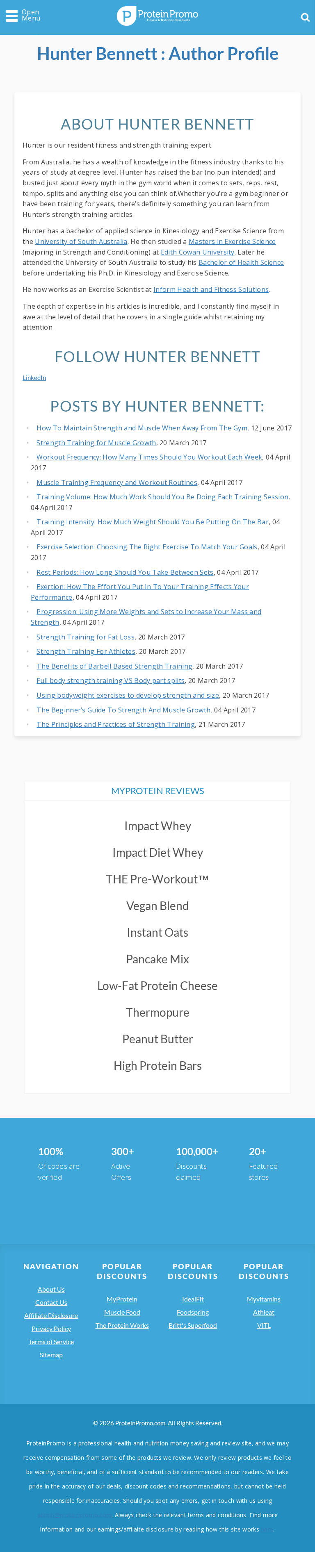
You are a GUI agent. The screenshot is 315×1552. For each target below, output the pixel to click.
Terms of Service (51, 1341)
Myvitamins (264, 1299)
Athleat (263, 1312)
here (267, 1529)
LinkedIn (34, 377)
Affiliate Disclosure (51, 1315)
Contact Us (51, 1302)
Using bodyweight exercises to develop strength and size (128, 695)
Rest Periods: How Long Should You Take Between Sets (125, 572)
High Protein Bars (158, 1065)
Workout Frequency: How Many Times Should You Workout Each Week (149, 457)
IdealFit (193, 1299)
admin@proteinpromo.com (74, 1515)
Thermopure (157, 1012)
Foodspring (193, 1312)
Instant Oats (157, 932)
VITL (264, 1325)
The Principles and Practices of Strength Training (116, 724)
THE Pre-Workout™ (157, 879)
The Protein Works (122, 1325)
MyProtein (122, 1299)
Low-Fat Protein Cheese (157, 985)
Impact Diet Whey (157, 852)
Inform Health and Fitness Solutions (211, 289)
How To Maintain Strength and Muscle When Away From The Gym (142, 427)
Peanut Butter (157, 1039)
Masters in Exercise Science (232, 241)
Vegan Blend (157, 906)
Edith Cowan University (198, 252)
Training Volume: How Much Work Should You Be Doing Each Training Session (162, 496)
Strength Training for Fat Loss (86, 637)
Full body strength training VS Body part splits (111, 680)
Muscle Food (122, 1312)
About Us (51, 1289)
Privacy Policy (51, 1328)
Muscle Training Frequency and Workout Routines (117, 482)
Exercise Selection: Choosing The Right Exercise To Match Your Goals (147, 546)
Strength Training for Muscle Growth (96, 442)
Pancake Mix (157, 959)
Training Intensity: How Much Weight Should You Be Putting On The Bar (153, 521)
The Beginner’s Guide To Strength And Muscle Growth (123, 710)
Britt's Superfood (193, 1325)
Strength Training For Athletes (86, 651)
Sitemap (51, 1355)
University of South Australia (81, 241)
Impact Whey (157, 826)
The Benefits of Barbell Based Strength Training (114, 666)
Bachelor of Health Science (241, 262)
